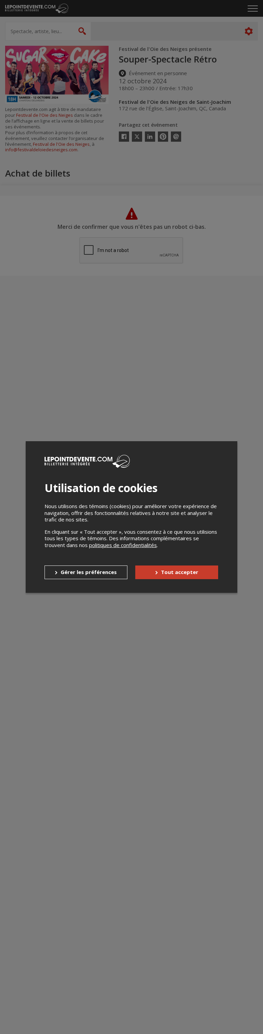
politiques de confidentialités (123, 545)
